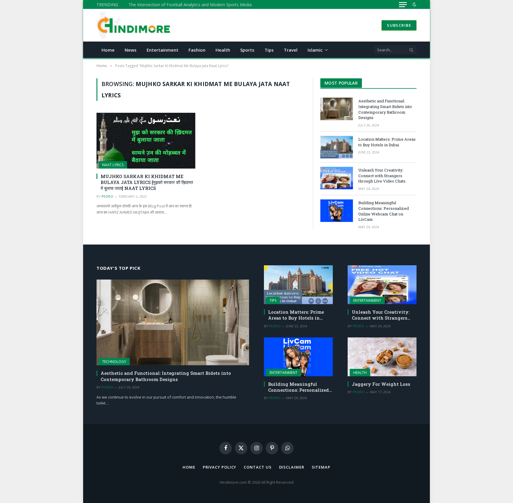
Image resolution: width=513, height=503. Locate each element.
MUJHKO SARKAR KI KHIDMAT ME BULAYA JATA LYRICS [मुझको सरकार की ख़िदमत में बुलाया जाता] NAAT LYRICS (147, 182)
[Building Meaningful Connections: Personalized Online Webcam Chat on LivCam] (336, 210)
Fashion (197, 50)
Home (108, 50)
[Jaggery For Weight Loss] (382, 356)
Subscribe (399, 25)
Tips (269, 50)
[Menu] (403, 4)
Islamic (315, 50)
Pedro (107, 196)
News (131, 50)
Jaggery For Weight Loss (381, 384)
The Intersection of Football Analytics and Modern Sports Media (190, 4)
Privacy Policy (220, 467)
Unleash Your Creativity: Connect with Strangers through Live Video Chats (382, 175)
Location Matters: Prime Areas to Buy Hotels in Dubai (387, 142)
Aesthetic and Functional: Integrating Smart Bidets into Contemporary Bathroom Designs (385, 109)
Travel (290, 50)
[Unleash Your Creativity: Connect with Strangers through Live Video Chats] (336, 178)
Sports (247, 50)
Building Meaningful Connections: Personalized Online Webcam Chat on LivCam (383, 211)
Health (223, 50)
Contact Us (257, 467)
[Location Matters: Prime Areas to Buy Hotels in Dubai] (336, 147)
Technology (114, 361)
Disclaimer (291, 467)
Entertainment (162, 50)
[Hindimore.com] (134, 25)
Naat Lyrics (113, 164)
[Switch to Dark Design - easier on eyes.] (414, 4)
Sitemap (321, 467)
